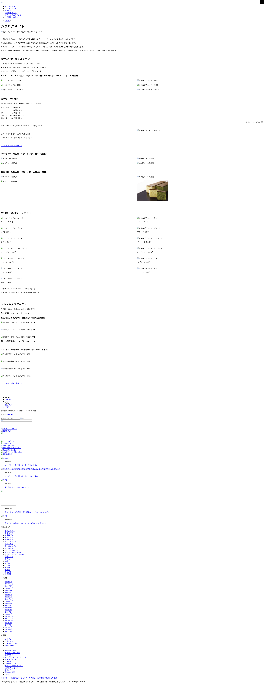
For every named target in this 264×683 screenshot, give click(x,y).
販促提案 (8, 574)
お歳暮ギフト (10, 535)
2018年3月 (8, 610)
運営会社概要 (10, 672)
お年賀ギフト (10, 533)
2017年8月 (8, 625)
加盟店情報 (9, 557)
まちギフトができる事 (13, 552)
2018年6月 (8, 603)
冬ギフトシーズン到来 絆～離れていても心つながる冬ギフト (28, 512)
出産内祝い (9, 11)
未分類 (7, 563)
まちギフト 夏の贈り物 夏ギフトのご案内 (21, 465)
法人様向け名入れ (11, 17)
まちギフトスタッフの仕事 (15, 555)
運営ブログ (9, 655)
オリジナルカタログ (12, 6)
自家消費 (8, 572)
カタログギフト (10, 8)
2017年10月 (9, 621)
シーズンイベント (11, 546)
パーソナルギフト (11, 550)
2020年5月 (8, 595)
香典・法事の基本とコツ (14, 15)
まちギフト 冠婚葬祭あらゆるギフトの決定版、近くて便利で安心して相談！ (30, 678)
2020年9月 (8, 590)
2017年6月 (8, 629)
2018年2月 (8, 612)
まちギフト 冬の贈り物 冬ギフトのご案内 (21, 476)
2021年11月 (9, 584)
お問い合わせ (10, 670)
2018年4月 (8, 608)
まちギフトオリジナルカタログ (16, 657)
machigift (10, 414)
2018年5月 (8, 605)
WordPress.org (10, 645)
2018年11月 (9, 601)
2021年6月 (8, 586)
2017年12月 (9, 616)
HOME (7, 674)
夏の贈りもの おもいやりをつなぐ (19, 487)
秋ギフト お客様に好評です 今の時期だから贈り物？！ (26, 523)
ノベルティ (9, 548)
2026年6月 (8, 582)
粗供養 (7, 570)
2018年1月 (8, 614)
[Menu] (262, 2)
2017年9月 (8, 623)
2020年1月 (8, 597)
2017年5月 (8, 631)
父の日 (7, 567)
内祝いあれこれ (10, 13)
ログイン (8, 639)
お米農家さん (10, 539)
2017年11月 (9, 618)
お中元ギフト (10, 531)
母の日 (7, 565)
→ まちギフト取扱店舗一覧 (11, 146)
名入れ (7, 559)
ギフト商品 (9, 544)
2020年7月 (8, 592)
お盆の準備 (9, 537)
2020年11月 (9, 588)
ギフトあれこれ (10, 542)
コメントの (11, 643)
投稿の (9, 641)
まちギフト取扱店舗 (12, 653)
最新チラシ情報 (10, 650)
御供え (7, 561)
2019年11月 (9, 599)
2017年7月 (8, 627)
